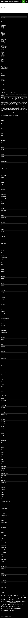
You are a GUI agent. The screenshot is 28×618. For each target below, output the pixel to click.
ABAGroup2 (3, 144)
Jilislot (2, 201)
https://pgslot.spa (4, 68)
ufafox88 (2, 384)
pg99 (2, 264)
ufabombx (3, 381)
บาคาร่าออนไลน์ (4, 44)
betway (2, 159)
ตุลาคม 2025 (3, 559)
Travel (2, 367)
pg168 (2, 51)
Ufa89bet (2, 377)
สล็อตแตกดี (3, 478)
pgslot (2, 32)
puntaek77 (3, 295)
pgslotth (2, 283)
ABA (2, 142)
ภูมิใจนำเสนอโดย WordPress (6, 616)
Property (2, 288)
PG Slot (2, 255)
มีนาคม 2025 (3, 575)
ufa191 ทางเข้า (4, 372)
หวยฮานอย (3, 487)
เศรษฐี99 (2, 517)
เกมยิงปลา (3, 489)
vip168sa (2, 388)
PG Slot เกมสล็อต (15, 599)
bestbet (2, 156)
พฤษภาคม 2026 (4, 542)
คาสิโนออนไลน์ (4, 395)
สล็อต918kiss (3, 456)
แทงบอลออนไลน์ (4, 522)
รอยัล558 (2, 435)
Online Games (3, 243)
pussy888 (2, 28)
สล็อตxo (2, 463)
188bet (2, 126)
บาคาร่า (2, 62)
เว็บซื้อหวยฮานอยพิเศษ (5, 501)
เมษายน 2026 (3, 545)
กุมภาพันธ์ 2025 (4, 578)
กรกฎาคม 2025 (4, 566)
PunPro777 (3, 290)
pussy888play (3, 302)
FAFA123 (2, 177)
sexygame (3, 602)
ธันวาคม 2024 (3, 582)
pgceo (2, 266)
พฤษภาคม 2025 (4, 570)
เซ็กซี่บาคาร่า (3, 499)
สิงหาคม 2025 (3, 563)
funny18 (2, 187)
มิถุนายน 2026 (3, 540)
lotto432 (2, 229)
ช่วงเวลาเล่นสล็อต (21, 602)
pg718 (2, 259)
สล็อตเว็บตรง (3, 55)
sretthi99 (2, 348)
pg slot (2, 70)
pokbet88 (2, 285)
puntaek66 (3, 292)
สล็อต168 (2, 442)
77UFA (2, 135)
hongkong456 (3, 196)
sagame (2, 309)
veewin (2, 386)
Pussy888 (3, 297)
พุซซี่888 (2, 426)
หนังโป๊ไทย (3, 66)
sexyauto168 (3, 327)
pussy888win (3, 304)
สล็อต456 (2, 445)
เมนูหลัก (26, 1)
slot (1, 74)
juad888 (2, 215)
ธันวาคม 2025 (3, 554)
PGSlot (2, 273)
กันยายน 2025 (3, 561)
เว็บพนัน (2, 506)
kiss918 (2, 72)
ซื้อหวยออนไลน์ (4, 46)
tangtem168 (3, 358)
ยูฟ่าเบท (2, 433)
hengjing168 (3, 194)
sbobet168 (3, 320)
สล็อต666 (2, 449)
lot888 (2, 227)
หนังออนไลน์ (3, 39)
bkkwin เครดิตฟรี (4, 161)
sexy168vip (3, 325)
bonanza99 (3, 166)
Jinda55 (2, 203)
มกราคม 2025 (3, 580)
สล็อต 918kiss (3, 440)
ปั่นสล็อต (2, 417)
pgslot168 (3, 276)
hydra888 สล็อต (4, 198)
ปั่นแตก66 (3, 42)
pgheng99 (3, 33)
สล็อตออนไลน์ (3, 466)
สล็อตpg (2, 461)
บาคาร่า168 (3, 31)
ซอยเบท (2, 398)
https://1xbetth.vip (4, 67)
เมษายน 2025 (3, 573)
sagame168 (3, 311)
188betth (2, 128)
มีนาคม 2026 (3, 547)
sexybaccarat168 (4, 330)
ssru (1, 353)
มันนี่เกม (2, 428)
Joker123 (2, 208)
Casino (2, 170)
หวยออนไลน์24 (4, 485)
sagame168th (3, 25)
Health (2, 191)
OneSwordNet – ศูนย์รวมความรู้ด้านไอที (11, 1)
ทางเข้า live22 (3, 402)
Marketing (3, 236)
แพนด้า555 (3, 524)
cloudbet (2, 173)
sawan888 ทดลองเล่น (5, 316)
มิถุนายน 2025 (3, 568)
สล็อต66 (2, 54)
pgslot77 (2, 41)
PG (1, 252)
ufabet (2, 379)
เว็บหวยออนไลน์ (4, 513)
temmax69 (3, 365)
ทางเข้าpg (3, 407)
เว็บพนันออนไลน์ (4, 508)
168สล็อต (2, 123)
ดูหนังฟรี (2, 27)
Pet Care (2, 250)
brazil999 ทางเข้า (4, 168)
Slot (1, 334)
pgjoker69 (3, 271)
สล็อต (2, 438)
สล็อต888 (2, 58)
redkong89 (3, 306)
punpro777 (3, 45)
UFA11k (2, 370)
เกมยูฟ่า (2, 492)
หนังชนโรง (3, 24)
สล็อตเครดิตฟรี (4, 468)
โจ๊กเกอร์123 (3, 80)
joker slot (2, 79)
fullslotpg (2, 34)
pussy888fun (3, 299)
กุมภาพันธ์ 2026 (4, 549)
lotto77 (2, 231)
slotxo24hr (3, 346)
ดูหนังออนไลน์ (3, 76)
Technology (3, 360)
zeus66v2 (2, 391)
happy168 (3, 189)
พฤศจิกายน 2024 (4, 585)
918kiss (2, 21)
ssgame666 (3, 351)
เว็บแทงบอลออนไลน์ (5, 515)
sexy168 (2, 323)
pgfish (19, 598)
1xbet (2, 130)
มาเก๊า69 (2, 431)
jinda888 (2, 205)
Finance (2, 182)
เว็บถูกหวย (3, 503)
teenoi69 (2, 363)
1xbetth (2, 133)
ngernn (2, 238)
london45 (3, 224)
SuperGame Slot (4, 356)
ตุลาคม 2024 (3, 587)
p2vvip (2, 248)
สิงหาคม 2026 (3, 535)
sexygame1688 (4, 332)
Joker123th (3, 212)
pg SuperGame (21, 599)
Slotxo (2, 344)
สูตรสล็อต (3, 480)
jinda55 (2, 52)
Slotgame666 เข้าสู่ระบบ (5, 341)
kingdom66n (3, 217)
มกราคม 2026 (3, 552)
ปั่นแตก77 (3, 421)
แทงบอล (2, 520)
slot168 (2, 339)
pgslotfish (3, 280)
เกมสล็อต (2, 494)
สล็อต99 (2, 459)
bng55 (2, 163)
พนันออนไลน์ (3, 424)
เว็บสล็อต (2, 510)
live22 (2, 35)
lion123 (2, 219)
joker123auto (3, 210)
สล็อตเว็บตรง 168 (4, 473)
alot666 (2, 147)
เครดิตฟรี (2, 496)
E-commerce (3, 175)
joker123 (2, 22)
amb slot (2, 149)
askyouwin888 (4, 151)
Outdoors (3, 245)
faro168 (2, 180)
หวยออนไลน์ (3, 47)
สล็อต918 (2, 454)
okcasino (2, 241)
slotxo (2, 63)
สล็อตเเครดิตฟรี (4, 475)
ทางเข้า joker (3, 78)
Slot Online (3, 337)
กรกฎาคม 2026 (4, 538)
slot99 (2, 53)
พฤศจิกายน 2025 (4, 556)
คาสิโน (2, 393)
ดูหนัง (2, 36)
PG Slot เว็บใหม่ (4, 257)
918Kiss (2, 137)
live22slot (3, 222)
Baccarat (2, 154)
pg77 (2, 262)
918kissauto (3, 140)
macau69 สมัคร (4, 234)
